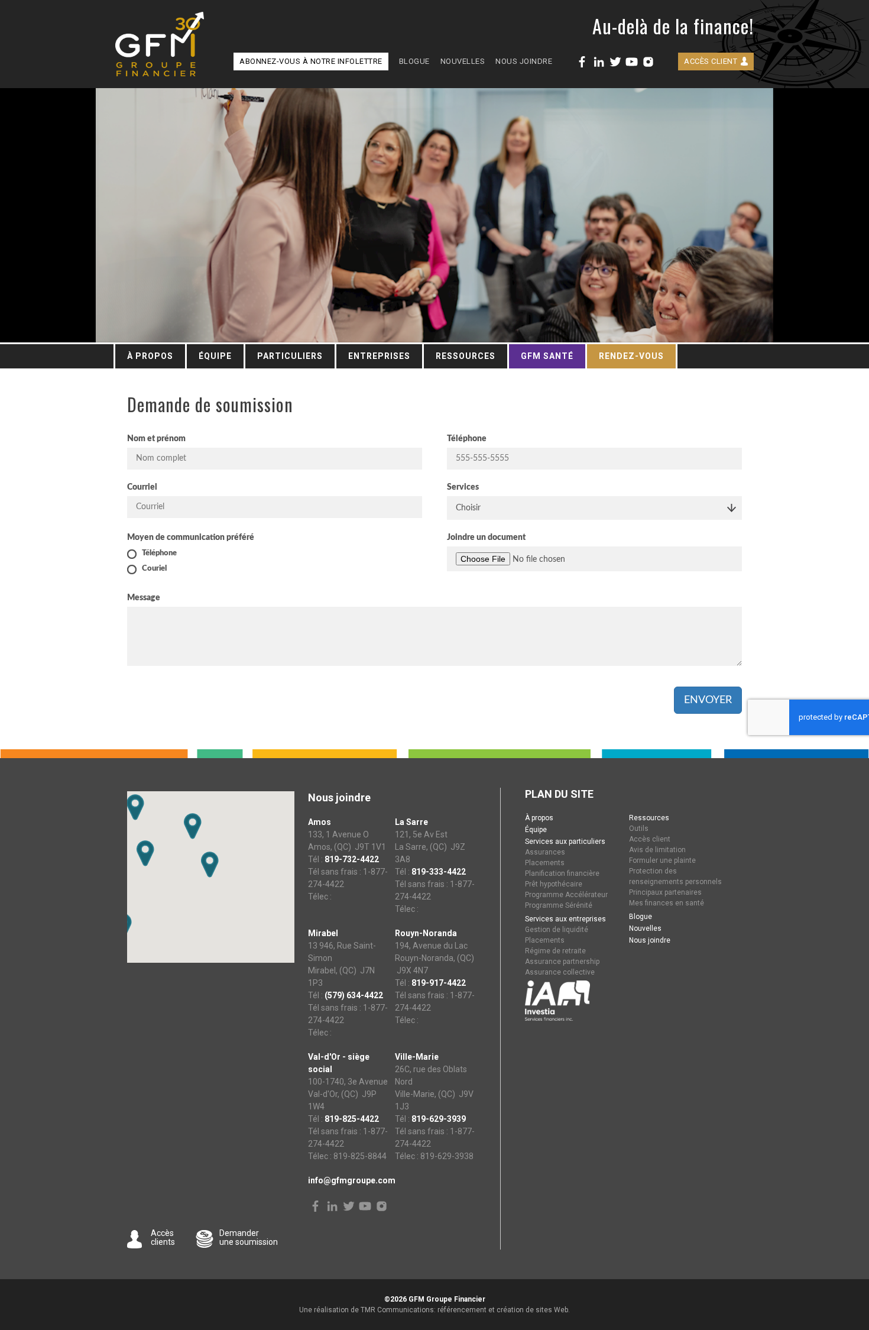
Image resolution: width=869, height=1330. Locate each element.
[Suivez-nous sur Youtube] (631, 61)
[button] (135, 807)
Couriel (154, 568)
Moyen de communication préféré (190, 537)
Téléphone (467, 439)
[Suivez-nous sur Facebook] (582, 61)
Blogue (414, 61)
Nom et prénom (156, 439)
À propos (150, 356)
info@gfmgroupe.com (351, 1180)
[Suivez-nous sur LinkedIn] (598, 61)
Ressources (465, 356)
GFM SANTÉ (547, 356)
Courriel (142, 487)
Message (143, 598)
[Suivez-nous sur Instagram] (648, 61)
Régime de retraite (555, 951)
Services (463, 487)
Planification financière (562, 873)
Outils (638, 828)
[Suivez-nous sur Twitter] (615, 61)
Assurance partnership (562, 961)
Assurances (545, 852)
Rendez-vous (631, 356)
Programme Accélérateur (566, 895)
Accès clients (163, 1237)
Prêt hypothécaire (553, 884)
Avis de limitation (657, 850)
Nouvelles (462, 61)
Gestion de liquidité (556, 930)
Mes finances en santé (666, 903)
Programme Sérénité (558, 905)
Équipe (215, 356)
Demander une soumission (248, 1237)
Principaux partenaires (665, 892)
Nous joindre (523, 61)
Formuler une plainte (662, 860)
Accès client (710, 61)
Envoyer (708, 700)
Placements (545, 863)
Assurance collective (560, 972)
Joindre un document (486, 537)
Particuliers (290, 356)
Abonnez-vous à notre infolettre (310, 61)
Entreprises (379, 356)
